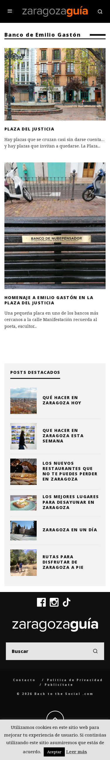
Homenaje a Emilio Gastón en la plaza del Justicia (48, 300)
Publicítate (59, 685)
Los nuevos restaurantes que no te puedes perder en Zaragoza (70, 471)
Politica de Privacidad (75, 680)
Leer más (76, 751)
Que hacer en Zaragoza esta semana (63, 436)
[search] (95, 651)
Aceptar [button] (54, 751)
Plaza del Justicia (29, 129)
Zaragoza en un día (70, 529)
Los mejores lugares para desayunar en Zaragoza (71, 502)
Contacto (24, 680)
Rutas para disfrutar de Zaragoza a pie (63, 562)
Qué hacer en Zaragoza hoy (62, 400)
